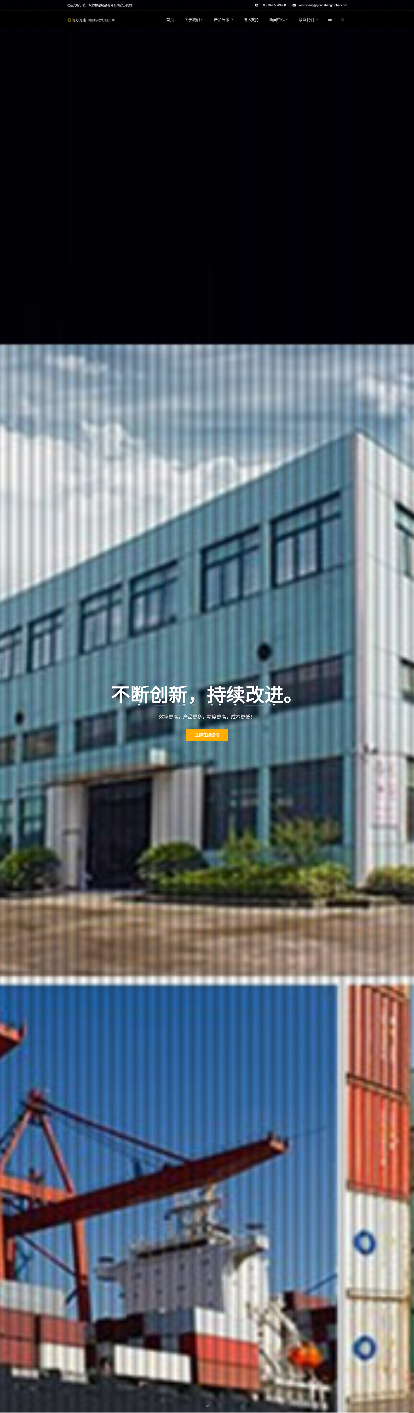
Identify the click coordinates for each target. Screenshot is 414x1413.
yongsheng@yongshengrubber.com (323, 5)
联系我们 (306, 20)
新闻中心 (277, 20)
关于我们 (192, 20)
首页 (170, 20)
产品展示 (221, 20)
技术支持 (251, 20)
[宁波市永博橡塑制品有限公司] (91, 20)
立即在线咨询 (207, 735)
